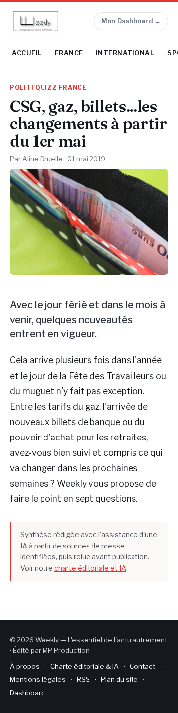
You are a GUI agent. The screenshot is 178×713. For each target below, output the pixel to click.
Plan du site (119, 679)
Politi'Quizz (33, 87)
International (125, 52)
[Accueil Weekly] (35, 21)
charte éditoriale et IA (90, 568)
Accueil (27, 52)
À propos (25, 666)
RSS (83, 679)
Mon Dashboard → (131, 21)
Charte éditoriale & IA (84, 666)
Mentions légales (38, 679)
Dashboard (27, 693)
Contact (142, 666)
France (69, 52)
